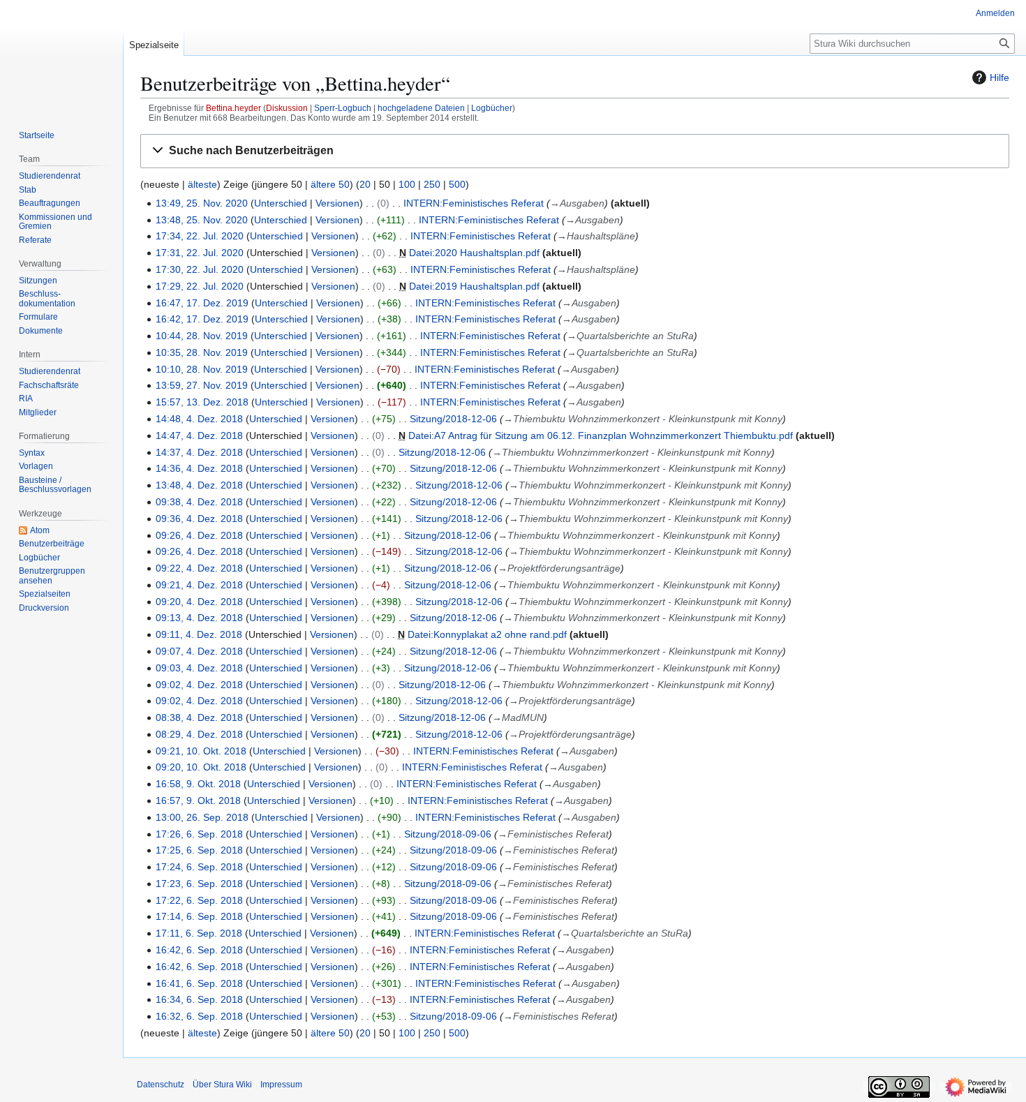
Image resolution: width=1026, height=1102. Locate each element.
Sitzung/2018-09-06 (447, 834)
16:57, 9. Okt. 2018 (198, 800)
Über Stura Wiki (222, 1084)
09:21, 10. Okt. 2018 (201, 751)
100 (407, 184)
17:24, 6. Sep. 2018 (199, 866)
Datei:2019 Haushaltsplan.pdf (474, 286)
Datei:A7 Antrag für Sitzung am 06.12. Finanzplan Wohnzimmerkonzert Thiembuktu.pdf (600, 435)
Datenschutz (160, 1084)
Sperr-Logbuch (342, 107)
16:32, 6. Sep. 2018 (199, 1016)
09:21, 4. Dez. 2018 (199, 584)
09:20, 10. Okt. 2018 (201, 767)
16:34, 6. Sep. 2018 (199, 999)
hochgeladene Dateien (421, 107)
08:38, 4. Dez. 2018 (199, 717)
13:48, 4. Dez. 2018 (199, 485)
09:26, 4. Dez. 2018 (199, 535)
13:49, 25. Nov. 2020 (202, 203)
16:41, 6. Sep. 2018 (199, 983)
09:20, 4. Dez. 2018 (199, 601)
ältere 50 (330, 184)
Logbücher (491, 107)
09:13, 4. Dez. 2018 (199, 617)
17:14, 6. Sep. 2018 (199, 916)
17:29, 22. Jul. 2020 (200, 286)
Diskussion (287, 107)
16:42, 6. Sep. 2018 (199, 949)
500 (457, 184)
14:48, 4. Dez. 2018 (199, 418)
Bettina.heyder (233, 107)
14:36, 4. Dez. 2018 (199, 468)
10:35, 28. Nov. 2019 (202, 352)
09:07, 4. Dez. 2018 (199, 651)
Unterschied (280, 203)
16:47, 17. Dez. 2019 (202, 302)
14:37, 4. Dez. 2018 (199, 452)
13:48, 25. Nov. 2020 (202, 219)
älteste (202, 184)
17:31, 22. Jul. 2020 (200, 252)
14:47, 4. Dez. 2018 (199, 435)
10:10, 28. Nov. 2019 (202, 369)
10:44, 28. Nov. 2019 (202, 335)
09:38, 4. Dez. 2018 (199, 501)
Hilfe (999, 77)
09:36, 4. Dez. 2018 (199, 518)
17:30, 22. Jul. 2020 (200, 269)
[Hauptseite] (61, 56)
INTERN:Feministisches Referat (473, 203)
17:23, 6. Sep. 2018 (199, 883)
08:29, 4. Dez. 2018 (199, 734)
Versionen (337, 203)
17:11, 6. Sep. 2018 (199, 933)
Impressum (281, 1084)
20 (365, 184)
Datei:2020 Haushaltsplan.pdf (474, 252)
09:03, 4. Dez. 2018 (199, 667)
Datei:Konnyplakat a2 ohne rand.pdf (487, 634)
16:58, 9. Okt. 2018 (198, 783)
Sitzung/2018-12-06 (453, 418)
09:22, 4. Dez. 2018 (199, 568)
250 (432, 184)
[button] (574, 151)
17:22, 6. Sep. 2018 (199, 900)
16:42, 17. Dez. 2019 (202, 319)
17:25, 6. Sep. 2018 (199, 850)
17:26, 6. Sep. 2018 (199, 834)
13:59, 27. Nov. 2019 (202, 385)
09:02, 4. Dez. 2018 (199, 684)
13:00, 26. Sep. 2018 (202, 817)
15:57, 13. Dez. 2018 (202, 402)
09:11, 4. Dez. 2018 (199, 634)
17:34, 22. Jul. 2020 (200, 235)
